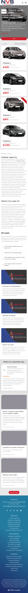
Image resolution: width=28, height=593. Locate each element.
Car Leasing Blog (14, 528)
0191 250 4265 (21, 502)
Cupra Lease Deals (14, 538)
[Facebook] (7, 510)
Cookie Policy (14, 570)
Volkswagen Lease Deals (14, 536)
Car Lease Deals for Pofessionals (14, 550)
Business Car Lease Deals (14, 522)
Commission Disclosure (14, 560)
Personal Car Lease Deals (14, 520)
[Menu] (25, 2)
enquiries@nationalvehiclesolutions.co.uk (14, 506)
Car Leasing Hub (14, 548)
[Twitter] (10, 510)
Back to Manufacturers (9, 6)
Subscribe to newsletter (14, 526)
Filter (14, 38)
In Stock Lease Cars (14, 518)
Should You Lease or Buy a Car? (14, 530)
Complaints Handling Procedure (14, 566)
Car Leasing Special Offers (14, 542)
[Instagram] (14, 510)
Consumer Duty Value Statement (14, 564)
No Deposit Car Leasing (14, 524)
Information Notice (14, 562)
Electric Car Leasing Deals (14, 546)
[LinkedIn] (17, 510)
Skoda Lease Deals (14, 540)
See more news (14, 492)
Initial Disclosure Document (14, 558)
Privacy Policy (14, 568)
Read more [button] (4, 33)
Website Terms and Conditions (14, 556)
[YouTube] (20, 510)
